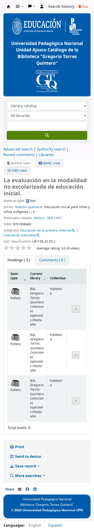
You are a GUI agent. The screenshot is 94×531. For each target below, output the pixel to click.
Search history (61, 6)
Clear (85, 6)
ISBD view (19, 170)
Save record (25, 466)
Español (55, 525)
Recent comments (19, 155)
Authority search (51, 149)
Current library (36, 276)
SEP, (50, 218)
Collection (58, 278)
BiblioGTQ (8, 6)
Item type (14, 276)
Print (19, 447)
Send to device (27, 456)
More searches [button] (28, 476)
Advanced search (18, 149)
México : (40, 218)
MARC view (51, 163)
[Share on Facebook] (27, 489)
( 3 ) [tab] (19, 260)
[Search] (47, 135)
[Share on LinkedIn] (35, 489)
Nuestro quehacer (28, 207)
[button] (19, 6)
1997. (58, 218)
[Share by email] (20, 489)
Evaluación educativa (20, 235)
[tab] (52, 260)
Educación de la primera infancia (45, 230)
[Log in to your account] (42, 6)
